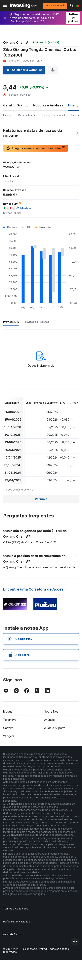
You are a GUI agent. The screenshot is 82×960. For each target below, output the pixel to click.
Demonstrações (27, 115)
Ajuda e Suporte (54, 728)
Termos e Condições (15, 908)
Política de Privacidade (16, 921)
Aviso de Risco (11, 934)
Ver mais (41, 499)
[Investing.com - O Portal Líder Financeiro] (23, 5)
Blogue (8, 711)
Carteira (8, 728)
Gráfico (22, 105)
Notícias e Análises (48, 105)
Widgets (8, 736)
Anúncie (49, 719)
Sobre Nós (51, 711)
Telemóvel (10, 719)
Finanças (8, 115)
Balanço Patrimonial (53, 115)
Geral (7, 105)
